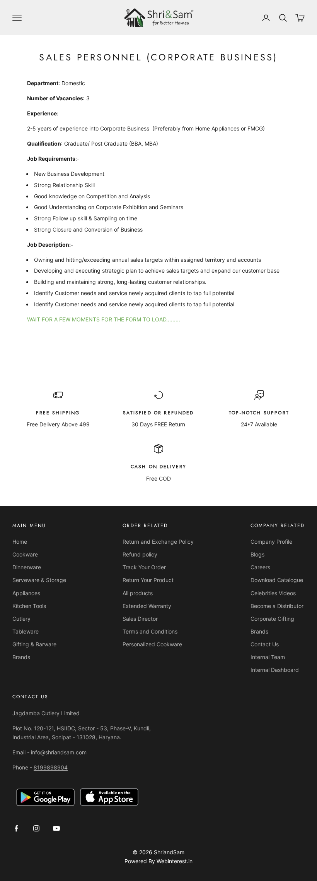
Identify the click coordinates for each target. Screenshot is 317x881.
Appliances (26, 593)
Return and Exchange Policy (158, 541)
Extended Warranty (147, 606)
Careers (260, 567)
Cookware (25, 554)
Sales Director (140, 618)
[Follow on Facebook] (16, 828)
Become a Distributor (277, 606)
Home (19, 541)
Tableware (25, 631)
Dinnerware (26, 567)
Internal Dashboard (275, 669)
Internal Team (268, 657)
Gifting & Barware (34, 644)
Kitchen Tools (29, 606)
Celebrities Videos (273, 593)
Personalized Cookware (152, 644)
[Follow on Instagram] (36, 828)
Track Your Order (144, 567)
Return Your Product (148, 580)
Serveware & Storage (39, 580)
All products (138, 593)
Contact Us (265, 644)
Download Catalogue (277, 580)
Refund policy (140, 554)
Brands (21, 657)
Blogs (257, 554)
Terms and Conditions (150, 631)
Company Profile (271, 541)
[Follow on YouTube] (56, 828)
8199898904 (51, 767)
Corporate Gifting (272, 618)
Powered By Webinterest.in (158, 861)
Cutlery (21, 618)
